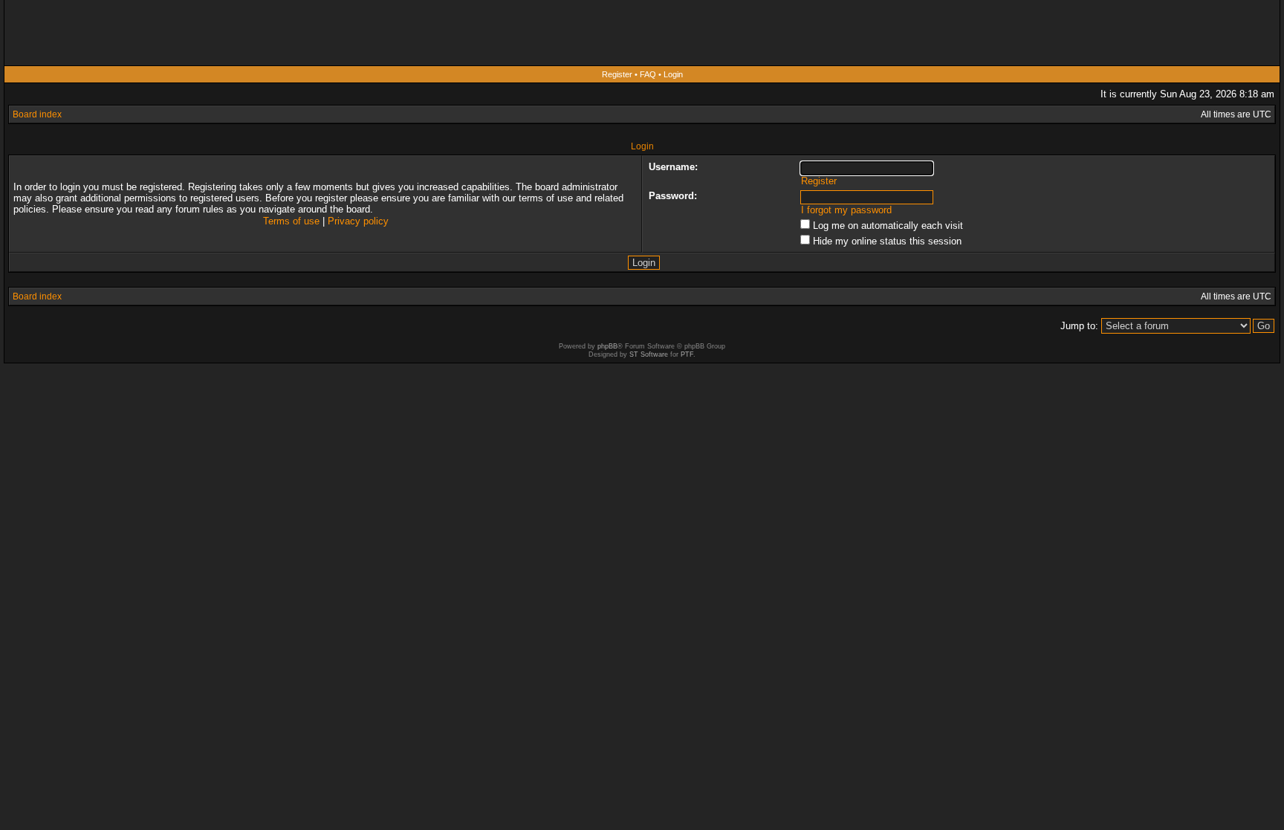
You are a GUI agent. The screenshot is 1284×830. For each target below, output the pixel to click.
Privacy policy (358, 221)
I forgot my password (846, 209)
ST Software (648, 354)
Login (673, 74)
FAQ (648, 74)
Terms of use (291, 221)
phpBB (607, 346)
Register (617, 74)
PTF (687, 354)
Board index (37, 114)
